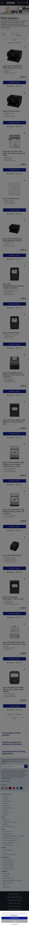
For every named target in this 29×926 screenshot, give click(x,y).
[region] (14, 918)
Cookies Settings (14, 924)
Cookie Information (13, 915)
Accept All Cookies (14, 918)
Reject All (14, 921)
